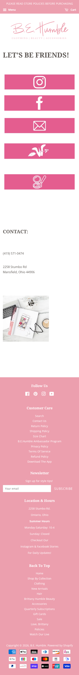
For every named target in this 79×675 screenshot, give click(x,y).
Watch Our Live (39, 634)
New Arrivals (39, 588)
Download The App (39, 461)
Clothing (39, 583)
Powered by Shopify (60, 645)
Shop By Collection (39, 578)
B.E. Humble (38, 645)
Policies (39, 629)
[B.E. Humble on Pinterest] (35, 394)
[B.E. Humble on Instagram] (43, 394)
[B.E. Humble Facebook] (39, 112)
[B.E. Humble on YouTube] (51, 394)
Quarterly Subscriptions (39, 609)
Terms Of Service (39, 451)
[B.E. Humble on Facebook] (27, 394)
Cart (73, 10)
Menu (11, 10)
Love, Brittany (39, 624)
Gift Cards (39, 614)
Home (39, 573)
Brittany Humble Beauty (39, 599)
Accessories (39, 604)
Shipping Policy (39, 431)
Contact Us (39, 421)
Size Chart (39, 436)
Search (39, 416)
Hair (39, 593)
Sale (39, 619)
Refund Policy (39, 456)
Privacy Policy (39, 446)
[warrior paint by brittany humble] (39, 191)
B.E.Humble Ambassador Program (39, 441)
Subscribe (63, 489)
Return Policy (39, 426)
